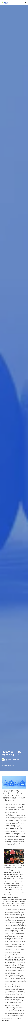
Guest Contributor (13, 760)
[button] (25, 2)
